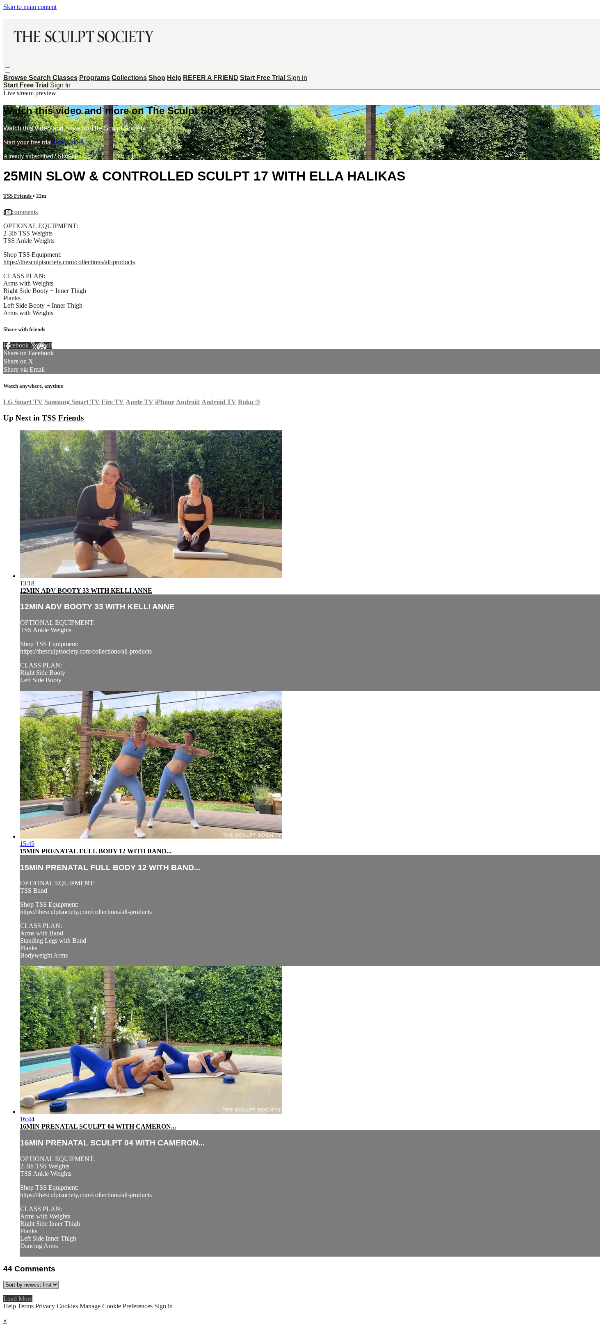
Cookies (68, 1306)
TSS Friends (18, 196)
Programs (94, 77)
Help (174, 77)
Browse (16, 77)
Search (41, 77)
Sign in (297, 77)
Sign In (60, 85)
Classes (65, 77)
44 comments (20, 211)
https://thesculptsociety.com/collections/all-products (69, 261)
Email (44, 345)
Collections (129, 77)
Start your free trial (28, 142)
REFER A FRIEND (210, 77)
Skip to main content (30, 6)
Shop (156, 77)
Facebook (16, 345)
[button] (7, 70)
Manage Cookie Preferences (117, 1306)
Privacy (46, 1306)
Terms (26, 1306)
